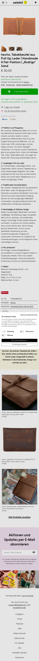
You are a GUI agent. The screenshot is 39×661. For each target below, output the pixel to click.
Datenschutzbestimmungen (28, 314)
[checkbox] (4, 332)
